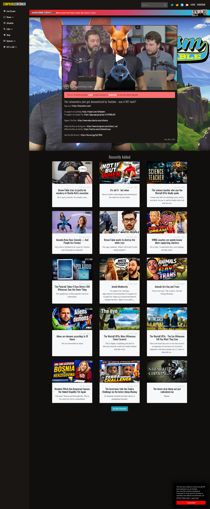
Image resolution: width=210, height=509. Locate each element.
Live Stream (11, 11)
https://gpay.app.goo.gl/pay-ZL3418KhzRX (99, 114)
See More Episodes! (119, 408)
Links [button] (9, 29)
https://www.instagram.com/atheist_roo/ (102, 126)
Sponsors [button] (10, 40)
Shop (8, 35)
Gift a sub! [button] (11, 46)
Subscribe (201, 4)
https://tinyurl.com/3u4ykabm (93, 111)
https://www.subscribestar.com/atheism (93, 120)
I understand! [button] (191, 503)
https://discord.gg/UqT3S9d (91, 135)
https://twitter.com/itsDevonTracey (97, 129)
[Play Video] (120, 58)
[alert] (119, 13)
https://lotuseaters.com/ (81, 105)
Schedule (10, 23)
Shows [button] (9, 17)
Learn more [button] (195, 498)
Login (193, 4)
